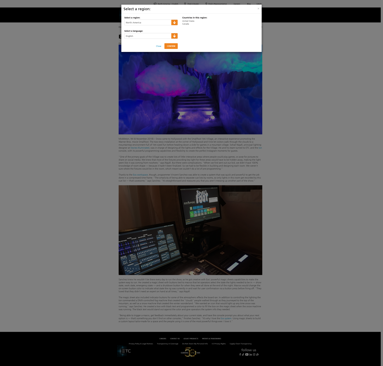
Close (158, 46)
